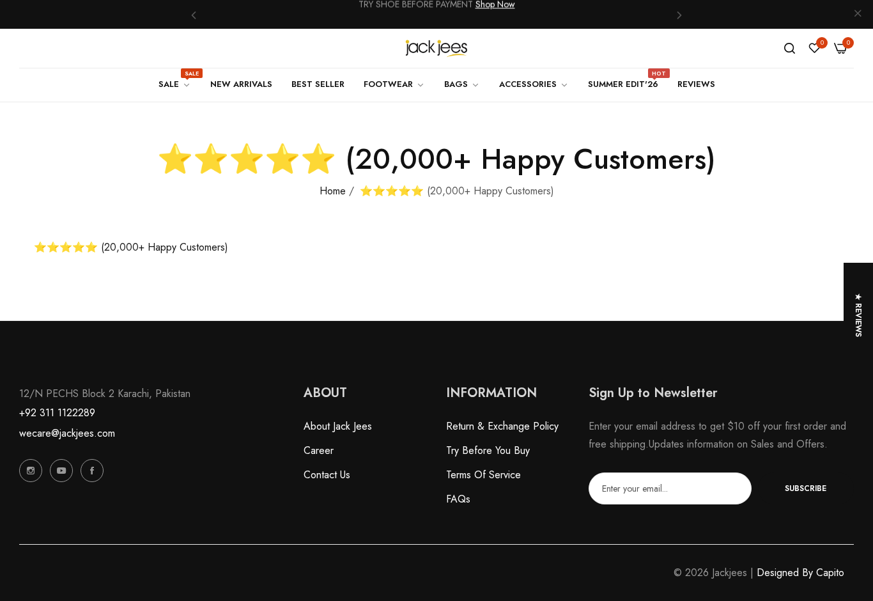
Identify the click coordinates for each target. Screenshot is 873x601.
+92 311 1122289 (57, 412)
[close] (857, 14)
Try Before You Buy (488, 450)
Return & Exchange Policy (502, 426)
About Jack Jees (338, 426)
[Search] (789, 49)
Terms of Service (483, 474)
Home (333, 190)
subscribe (805, 488)
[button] (193, 14)
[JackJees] (436, 48)
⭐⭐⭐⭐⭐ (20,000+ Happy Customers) (131, 247)
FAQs (458, 499)
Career (319, 450)
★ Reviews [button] (858, 315)
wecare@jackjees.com (67, 433)
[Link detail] (30, 470)
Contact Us (327, 474)
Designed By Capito (800, 572)
